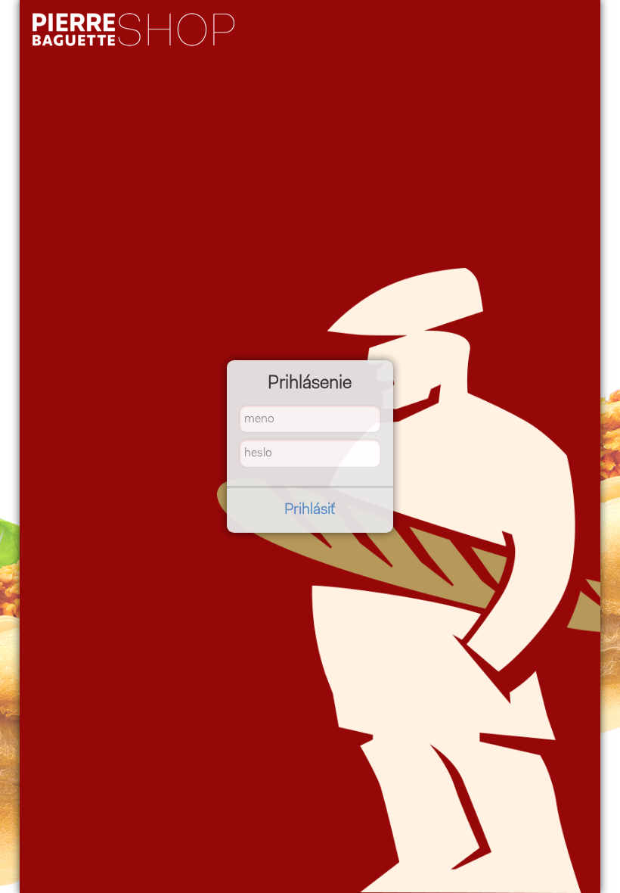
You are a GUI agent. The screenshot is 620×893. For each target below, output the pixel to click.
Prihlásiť (309, 510)
